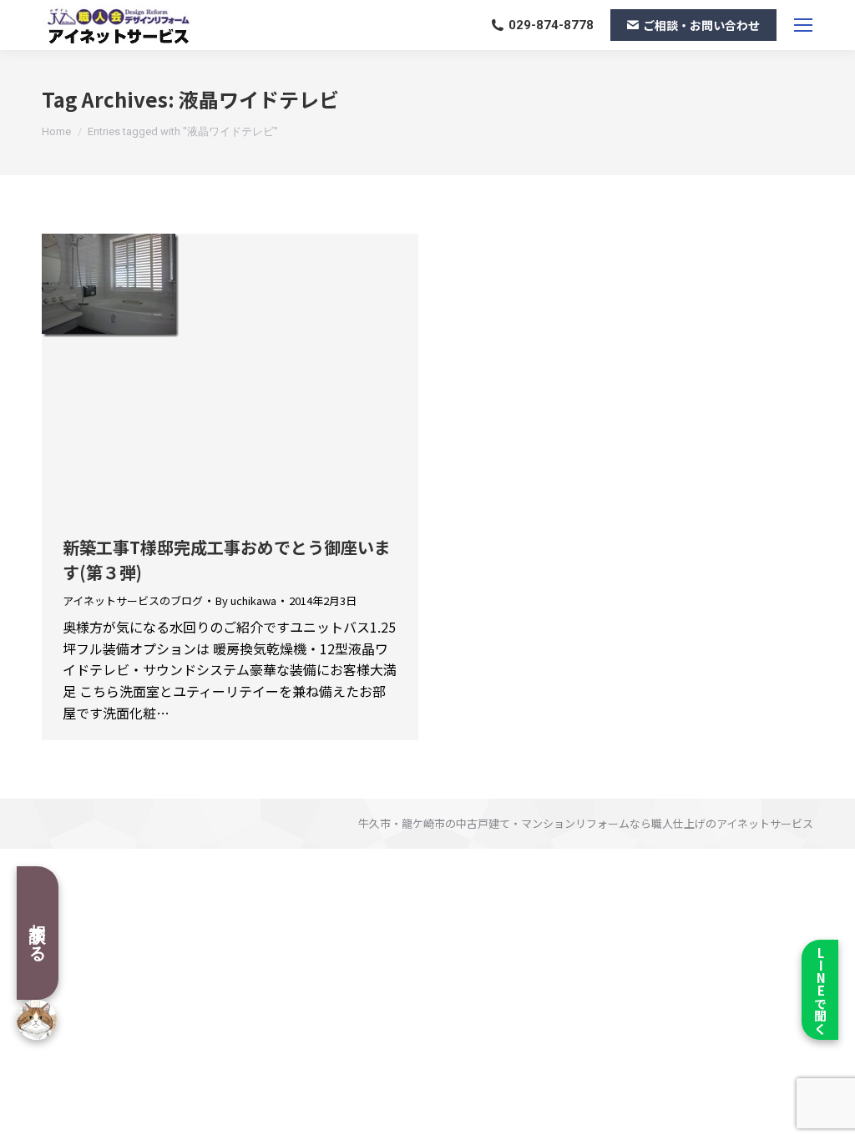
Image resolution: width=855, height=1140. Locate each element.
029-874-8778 (551, 25)
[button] (317, 25)
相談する (37, 933)
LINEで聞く (820, 990)
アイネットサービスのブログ (133, 600)
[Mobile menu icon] (803, 25)
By (245, 600)
